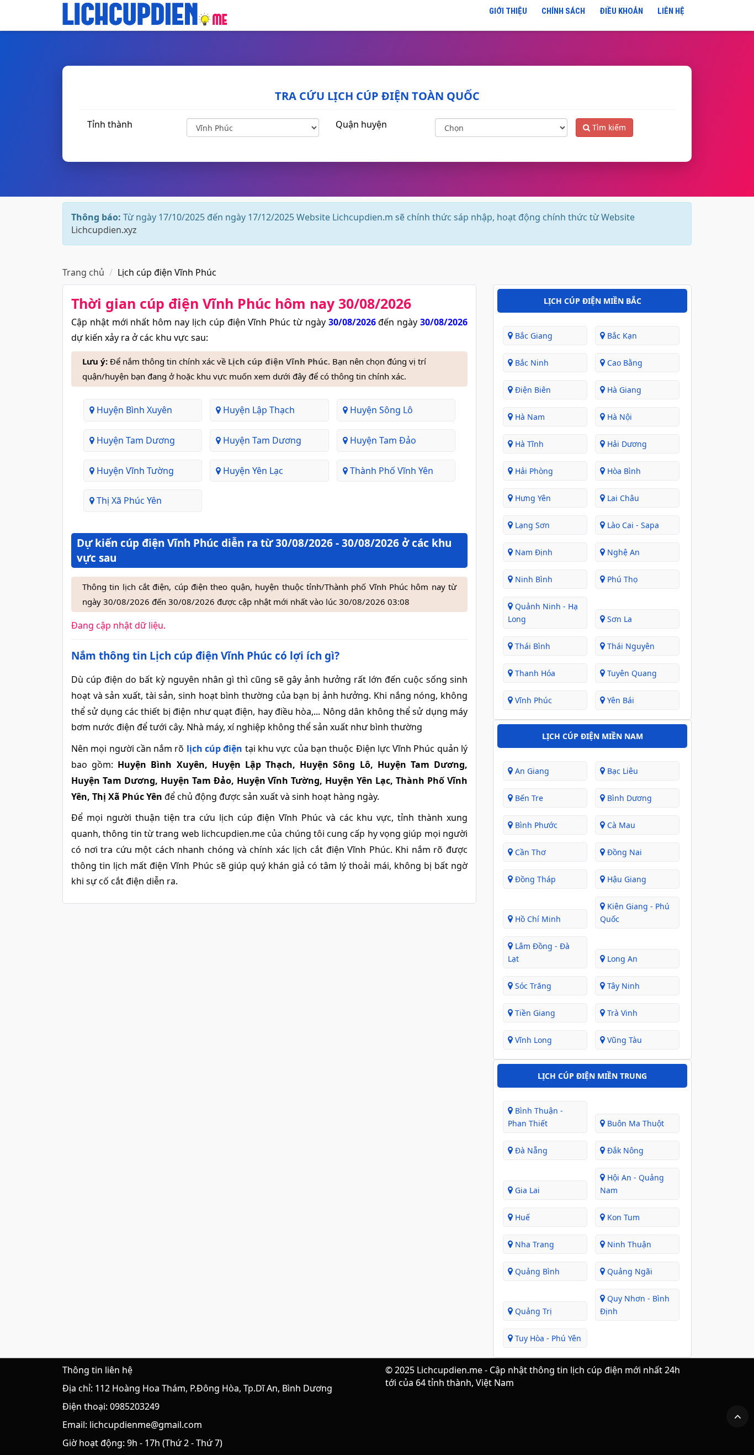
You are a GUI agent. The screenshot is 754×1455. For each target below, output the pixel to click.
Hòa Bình (623, 471)
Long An (621, 958)
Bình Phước (535, 825)
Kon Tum (622, 1217)
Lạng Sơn (531, 525)
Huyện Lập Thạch (258, 410)
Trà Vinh (621, 1013)
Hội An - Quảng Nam (632, 1183)
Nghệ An (622, 552)
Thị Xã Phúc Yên (128, 500)
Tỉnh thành (109, 124)
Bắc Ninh (531, 362)
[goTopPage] (737, 1416)
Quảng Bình (536, 1271)
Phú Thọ (621, 579)
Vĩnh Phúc (532, 700)
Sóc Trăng (532, 985)
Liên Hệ (670, 11)
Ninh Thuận (628, 1244)
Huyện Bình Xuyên (133, 410)
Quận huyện (361, 124)
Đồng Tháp (534, 879)
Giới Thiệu (508, 11)
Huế (521, 1217)
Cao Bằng (624, 362)
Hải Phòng (533, 471)
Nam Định (533, 552)
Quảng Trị (532, 1311)
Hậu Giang (625, 879)
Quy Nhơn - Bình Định (635, 1304)
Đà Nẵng (530, 1150)
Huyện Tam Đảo (382, 440)
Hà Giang (623, 389)
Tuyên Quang (631, 673)
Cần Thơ (529, 852)
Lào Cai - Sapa (632, 525)
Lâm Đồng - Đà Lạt (539, 952)
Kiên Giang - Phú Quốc (635, 912)
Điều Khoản (621, 11)
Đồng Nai (623, 852)
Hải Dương (626, 444)
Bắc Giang (533, 335)
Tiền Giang (534, 1013)
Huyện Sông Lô (380, 410)
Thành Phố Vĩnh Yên (390, 471)
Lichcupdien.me (449, 1370)
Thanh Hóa (534, 673)
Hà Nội (618, 417)
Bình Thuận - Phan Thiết (535, 1117)
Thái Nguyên (630, 646)
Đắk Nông (624, 1150)
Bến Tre (528, 798)
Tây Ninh (622, 985)
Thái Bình (531, 646)
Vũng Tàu (623, 1040)
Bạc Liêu (621, 771)
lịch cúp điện (215, 748)
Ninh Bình (533, 579)
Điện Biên (532, 389)
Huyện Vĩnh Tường (134, 471)
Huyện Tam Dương (134, 440)
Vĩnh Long (532, 1040)
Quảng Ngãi (628, 1271)
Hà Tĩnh (528, 444)
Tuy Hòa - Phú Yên (547, 1338)
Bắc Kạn (621, 335)
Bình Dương (628, 798)
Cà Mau (620, 825)
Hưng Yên (532, 498)
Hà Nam (529, 417)
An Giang (531, 771)
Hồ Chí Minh (537, 919)
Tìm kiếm (608, 127)
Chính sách (563, 11)
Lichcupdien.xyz (104, 230)
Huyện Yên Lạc (252, 471)
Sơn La (618, 619)
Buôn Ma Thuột (634, 1123)
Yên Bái (619, 700)
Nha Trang (533, 1244)
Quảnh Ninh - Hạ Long (543, 612)
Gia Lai (526, 1190)
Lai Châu (622, 498)
